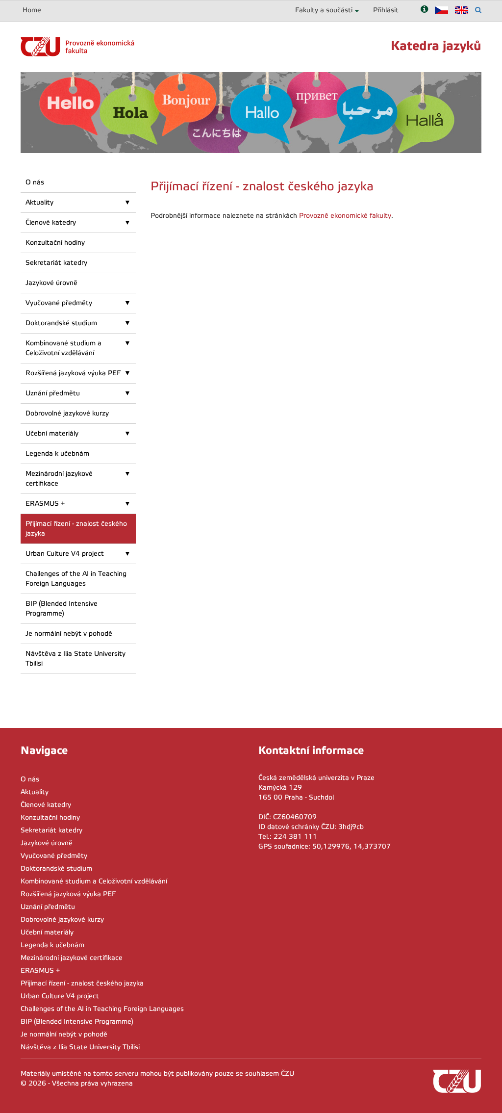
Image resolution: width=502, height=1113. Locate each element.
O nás (34, 182)
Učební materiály (51, 433)
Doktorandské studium (61, 323)
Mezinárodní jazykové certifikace (59, 478)
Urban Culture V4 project (64, 553)
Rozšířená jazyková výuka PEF (73, 373)
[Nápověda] (424, 10)
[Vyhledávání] (478, 10)
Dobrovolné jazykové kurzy (67, 413)
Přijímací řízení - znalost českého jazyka (76, 528)
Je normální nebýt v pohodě (68, 633)
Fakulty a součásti (323, 10)
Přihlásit (386, 10)
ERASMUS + (45, 503)
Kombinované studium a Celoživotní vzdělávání (63, 348)
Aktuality (39, 202)
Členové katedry (50, 222)
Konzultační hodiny (55, 242)
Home (32, 10)
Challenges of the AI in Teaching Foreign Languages (75, 578)
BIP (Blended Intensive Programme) (61, 608)
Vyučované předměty (58, 303)
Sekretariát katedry (56, 262)
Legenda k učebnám (57, 453)
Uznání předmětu (52, 393)
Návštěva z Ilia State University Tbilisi (75, 658)
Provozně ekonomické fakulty (345, 215)
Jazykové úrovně (51, 282)
